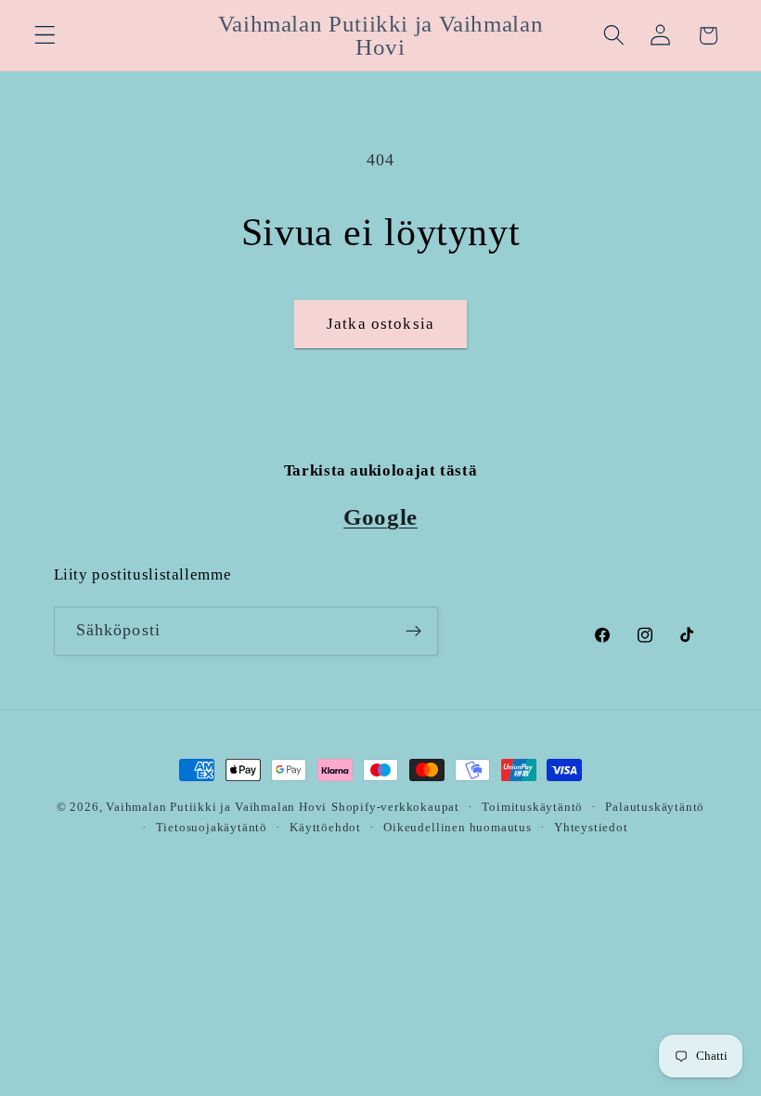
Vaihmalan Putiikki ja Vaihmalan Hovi (216, 807)
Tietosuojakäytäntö (212, 827)
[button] (45, 35)
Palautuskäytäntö (654, 807)
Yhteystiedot (591, 827)
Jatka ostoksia (380, 324)
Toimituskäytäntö (532, 807)
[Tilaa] (413, 632)
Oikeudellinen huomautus (457, 827)
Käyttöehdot (325, 827)
